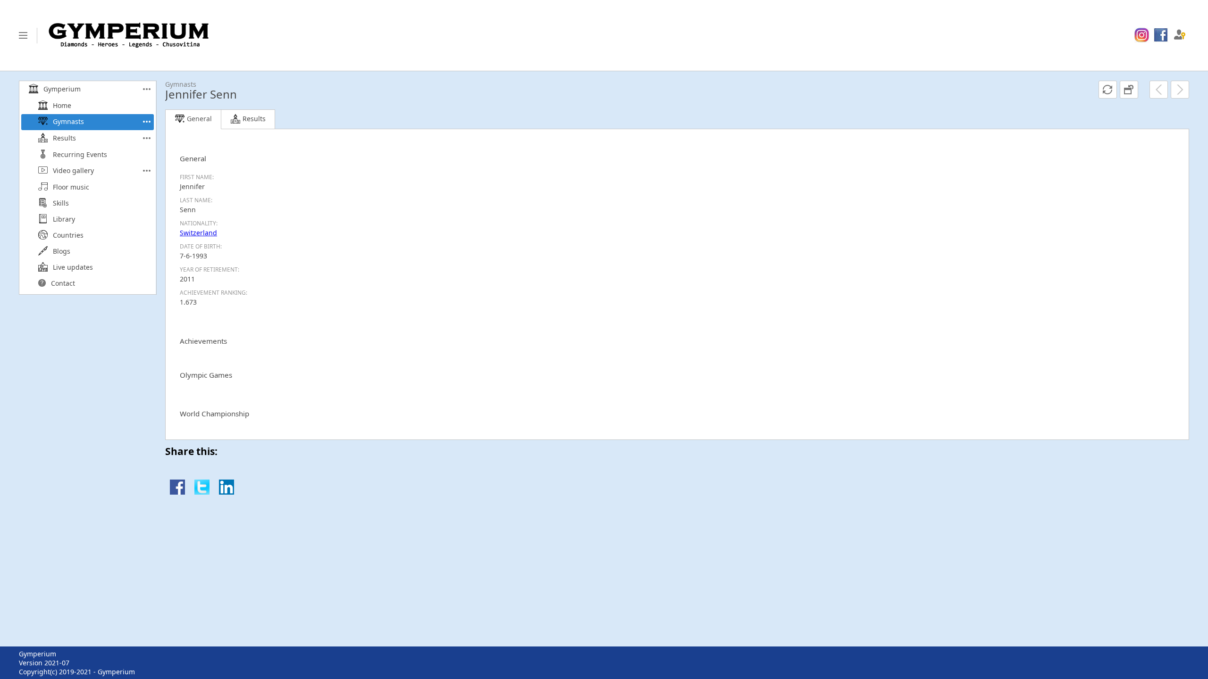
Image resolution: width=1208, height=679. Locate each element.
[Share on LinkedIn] (226, 492)
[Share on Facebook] (177, 492)
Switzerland (198, 232)
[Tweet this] (202, 492)
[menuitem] (1141, 35)
